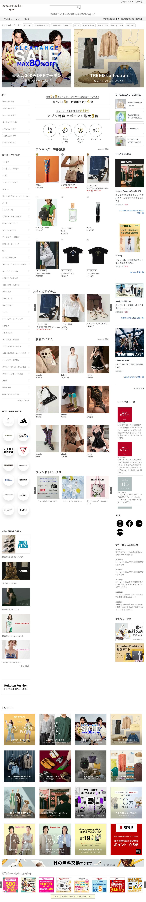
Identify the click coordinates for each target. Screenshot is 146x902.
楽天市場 (139, 9)
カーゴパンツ (103, 32)
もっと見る (25, 673)
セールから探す (8, 109)
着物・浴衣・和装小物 (10, 292)
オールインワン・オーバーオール (15, 203)
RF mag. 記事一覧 (137, 279)
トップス (5, 169)
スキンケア (6, 299)
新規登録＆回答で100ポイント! (106, 9)
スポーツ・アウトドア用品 (12, 381)
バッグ (5, 210)
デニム (76, 32)
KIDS (26, 26)
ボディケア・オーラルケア (12, 326)
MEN (18, 26)
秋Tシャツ (28, 32)
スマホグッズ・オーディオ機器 (14, 374)
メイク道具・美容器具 (10, 347)
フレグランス (7, 340)
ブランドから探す (9, 115)
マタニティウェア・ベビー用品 (14, 271)
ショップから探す (9, 122)
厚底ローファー (89, 32)
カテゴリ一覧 (24, 407)
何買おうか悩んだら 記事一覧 (132, 325)
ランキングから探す (10, 129)
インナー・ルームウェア (11, 224)
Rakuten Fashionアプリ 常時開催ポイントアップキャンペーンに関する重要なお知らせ (129, 591)
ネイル (5, 319)
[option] (36, 65)
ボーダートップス (41, 32)
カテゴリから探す (9, 136)
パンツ (5, 183)
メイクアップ (7, 312)
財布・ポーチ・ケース (10, 251)
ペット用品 (6, 394)
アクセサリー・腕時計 (10, 244)
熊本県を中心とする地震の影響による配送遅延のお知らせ (73, 21)
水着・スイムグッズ (10, 285)
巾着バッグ (130, 32)
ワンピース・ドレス (10, 189)
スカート (5, 196)
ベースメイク (7, 306)
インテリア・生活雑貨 (10, 367)
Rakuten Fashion (24, 14)
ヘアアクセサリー (9, 265)
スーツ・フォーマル (10, 278)
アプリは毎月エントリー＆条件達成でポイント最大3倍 (122, 26)
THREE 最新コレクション (61, 32)
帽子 (4, 258)
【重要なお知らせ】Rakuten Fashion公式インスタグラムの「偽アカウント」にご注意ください (129, 614)
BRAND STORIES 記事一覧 (134, 384)
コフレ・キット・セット (11, 353)
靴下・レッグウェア (10, 230)
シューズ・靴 (7, 217)
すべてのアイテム (9, 150)
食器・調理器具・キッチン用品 (14, 360)
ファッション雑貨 (9, 237)
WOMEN (8, 26)
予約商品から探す (9, 143)
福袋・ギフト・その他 (10, 401)
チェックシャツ (117, 32)
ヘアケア (5, 333)
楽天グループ (126, 9)
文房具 (5, 388)
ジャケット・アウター (10, 176)
